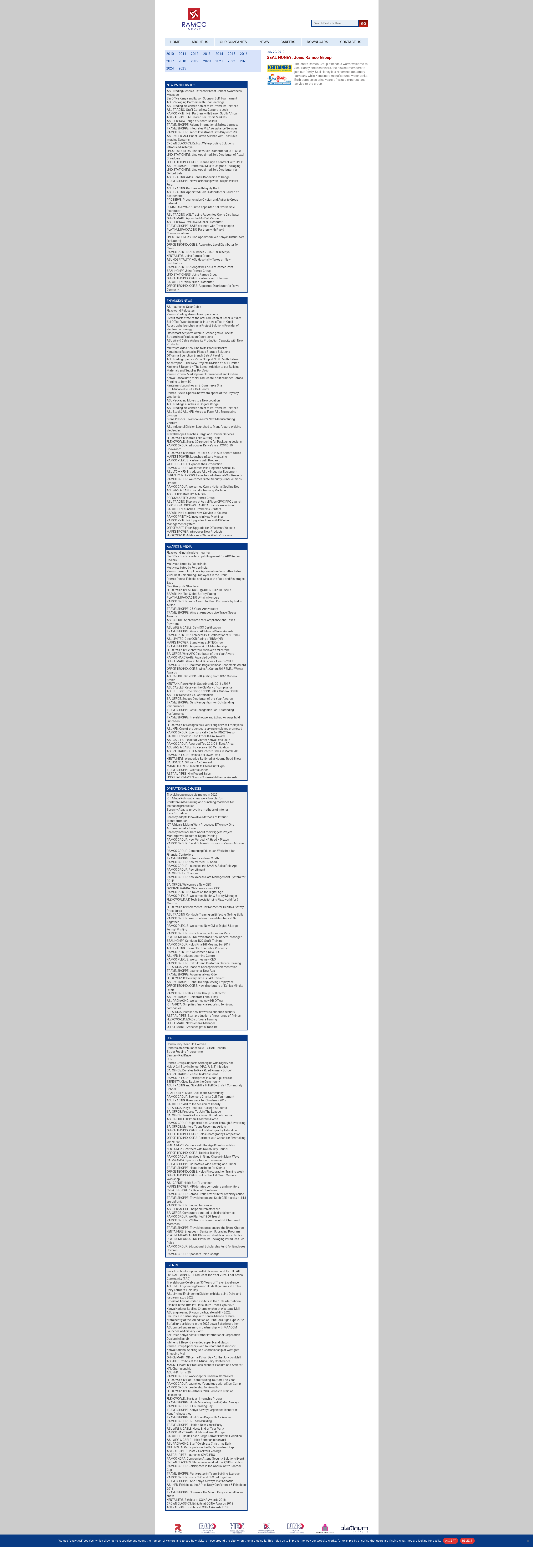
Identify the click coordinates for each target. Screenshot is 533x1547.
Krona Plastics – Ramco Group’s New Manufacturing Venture (201, 421)
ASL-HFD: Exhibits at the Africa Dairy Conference (198, 1361)
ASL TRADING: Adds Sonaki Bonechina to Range (198, 177)
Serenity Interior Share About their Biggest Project (199, 832)
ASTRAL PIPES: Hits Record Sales (189, 773)
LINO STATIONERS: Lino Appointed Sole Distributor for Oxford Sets (202, 171)
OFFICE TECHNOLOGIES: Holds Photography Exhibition (202, 1130)
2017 (170, 61)
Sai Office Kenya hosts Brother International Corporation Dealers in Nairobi (203, 1336)
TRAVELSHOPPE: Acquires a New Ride (192, 974)
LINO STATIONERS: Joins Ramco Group (192, 274)
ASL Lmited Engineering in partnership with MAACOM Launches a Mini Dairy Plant (202, 1329)
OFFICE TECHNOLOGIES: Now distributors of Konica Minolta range (205, 987)
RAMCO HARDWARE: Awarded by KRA (192, 657)
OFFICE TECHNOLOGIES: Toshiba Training (193, 1152)
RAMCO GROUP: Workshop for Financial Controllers (200, 1376)
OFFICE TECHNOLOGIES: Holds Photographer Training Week (205, 1171)
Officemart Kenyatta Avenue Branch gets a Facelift (200, 333)
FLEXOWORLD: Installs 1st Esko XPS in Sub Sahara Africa (204, 453)
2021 (219, 61)
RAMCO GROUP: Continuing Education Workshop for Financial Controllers (201, 852)
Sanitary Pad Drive (179, 1055)
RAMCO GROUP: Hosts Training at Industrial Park (198, 933)
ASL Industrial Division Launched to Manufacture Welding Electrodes (204, 428)
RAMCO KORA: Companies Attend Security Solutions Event (205, 1458)
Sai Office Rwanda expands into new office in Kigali (200, 321)
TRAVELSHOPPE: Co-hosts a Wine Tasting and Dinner (201, 1164)
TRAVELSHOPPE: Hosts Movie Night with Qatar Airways (203, 1402)
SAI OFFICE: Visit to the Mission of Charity (193, 1104)
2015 (231, 54)
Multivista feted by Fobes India (187, 563)
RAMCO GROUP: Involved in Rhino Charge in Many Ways (203, 1156)
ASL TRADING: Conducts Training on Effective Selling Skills (205, 914)
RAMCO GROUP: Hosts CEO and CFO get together (199, 1477)
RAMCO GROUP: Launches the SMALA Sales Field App (202, 865)
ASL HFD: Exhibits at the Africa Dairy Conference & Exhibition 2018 (206, 1486)
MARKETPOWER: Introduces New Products (195, 531)
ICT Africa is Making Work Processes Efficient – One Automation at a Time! (200, 826)
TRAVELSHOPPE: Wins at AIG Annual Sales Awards (200, 631)
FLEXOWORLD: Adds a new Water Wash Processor (199, 535)
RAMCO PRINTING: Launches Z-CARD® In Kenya (198, 252)
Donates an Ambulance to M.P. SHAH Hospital (196, 1048)
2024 (170, 68)
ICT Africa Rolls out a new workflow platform (196, 798)
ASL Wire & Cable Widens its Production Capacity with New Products (205, 342)
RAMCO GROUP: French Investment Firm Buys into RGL (202, 132)
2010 (170, 54)
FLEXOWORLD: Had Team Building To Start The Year (201, 1380)
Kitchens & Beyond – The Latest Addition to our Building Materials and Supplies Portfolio (203, 368)
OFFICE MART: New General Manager (191, 1023)
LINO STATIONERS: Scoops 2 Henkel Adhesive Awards (202, 777)
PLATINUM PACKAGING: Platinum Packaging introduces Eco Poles (205, 1240)
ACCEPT (450, 1540)
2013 (207, 54)
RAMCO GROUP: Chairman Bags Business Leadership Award (206, 665)
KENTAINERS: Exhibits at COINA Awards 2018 (196, 1499)
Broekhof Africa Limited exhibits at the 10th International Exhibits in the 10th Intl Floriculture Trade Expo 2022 (204, 1303)
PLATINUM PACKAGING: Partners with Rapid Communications (195, 231)
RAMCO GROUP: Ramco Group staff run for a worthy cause (205, 1194)
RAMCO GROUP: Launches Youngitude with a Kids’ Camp (204, 1383)
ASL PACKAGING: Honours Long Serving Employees (200, 982)
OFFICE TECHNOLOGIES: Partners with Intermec (198, 278)
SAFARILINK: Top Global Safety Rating (191, 593)
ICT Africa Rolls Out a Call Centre (188, 389)
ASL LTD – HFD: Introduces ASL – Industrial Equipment (202, 471)
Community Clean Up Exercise (186, 1044)
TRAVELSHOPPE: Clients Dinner (187, 770)
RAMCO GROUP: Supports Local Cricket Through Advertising (206, 1123)
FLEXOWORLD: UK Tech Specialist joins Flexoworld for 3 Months (203, 901)
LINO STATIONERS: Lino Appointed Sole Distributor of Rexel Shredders (205, 156)
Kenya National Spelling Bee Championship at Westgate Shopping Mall (203, 1351)
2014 (219, 54)
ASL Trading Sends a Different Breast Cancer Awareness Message (204, 92)
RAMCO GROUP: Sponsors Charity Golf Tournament (200, 1096)
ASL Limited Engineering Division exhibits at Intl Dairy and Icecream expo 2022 (204, 1295)
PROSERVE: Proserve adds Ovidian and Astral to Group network (202, 201)
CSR (169, 1059)
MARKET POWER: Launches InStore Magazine (197, 456)
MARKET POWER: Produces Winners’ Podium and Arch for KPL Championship (205, 1366)
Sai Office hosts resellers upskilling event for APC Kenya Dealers (203, 558)
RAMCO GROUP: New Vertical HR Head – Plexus (198, 839)
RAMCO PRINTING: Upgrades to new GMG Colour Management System (198, 522)
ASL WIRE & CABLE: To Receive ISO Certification (198, 747)
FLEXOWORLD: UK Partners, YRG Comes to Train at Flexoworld (200, 1393)
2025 (182, 68)
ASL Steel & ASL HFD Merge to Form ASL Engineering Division (201, 413)
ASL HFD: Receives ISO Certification (190, 695)
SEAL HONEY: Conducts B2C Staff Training (195, 940)
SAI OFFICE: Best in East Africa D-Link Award (196, 736)
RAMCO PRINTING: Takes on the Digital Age (195, 892)
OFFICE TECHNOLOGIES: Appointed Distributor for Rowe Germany (203, 287)
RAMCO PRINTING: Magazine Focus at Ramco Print (200, 267)
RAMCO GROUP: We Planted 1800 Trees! (193, 1216)
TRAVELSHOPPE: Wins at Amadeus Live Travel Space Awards (202, 614)
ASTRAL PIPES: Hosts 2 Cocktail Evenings (194, 1451)
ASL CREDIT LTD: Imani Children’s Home (192, 1119)
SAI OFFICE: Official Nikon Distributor (190, 282)
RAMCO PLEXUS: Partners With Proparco (193, 460)
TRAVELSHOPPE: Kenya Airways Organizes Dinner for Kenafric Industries (202, 1411)
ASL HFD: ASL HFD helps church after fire (193, 1209)
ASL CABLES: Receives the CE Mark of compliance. (200, 687)
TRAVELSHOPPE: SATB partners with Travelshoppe (200, 225)
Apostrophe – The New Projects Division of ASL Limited (203, 363)
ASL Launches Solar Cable (184, 306)
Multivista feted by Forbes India (187, 567)
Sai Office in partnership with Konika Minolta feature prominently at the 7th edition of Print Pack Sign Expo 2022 (205, 1318)
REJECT (467, 1540)
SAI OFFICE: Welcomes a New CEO (189, 884)
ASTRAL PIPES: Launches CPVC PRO (191, 1454)
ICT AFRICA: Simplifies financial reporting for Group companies (200, 1006)
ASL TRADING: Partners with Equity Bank (193, 188)
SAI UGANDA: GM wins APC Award (189, 762)
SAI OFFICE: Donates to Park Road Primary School (199, 1070)
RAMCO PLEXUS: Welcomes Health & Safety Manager (202, 895)
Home (175, 42)
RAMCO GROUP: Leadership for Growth (192, 1387)
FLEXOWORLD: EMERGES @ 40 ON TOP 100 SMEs (199, 590)
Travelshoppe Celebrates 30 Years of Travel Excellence (203, 1282)
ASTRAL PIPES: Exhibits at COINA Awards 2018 (198, 1507)
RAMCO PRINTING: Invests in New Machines (195, 516)
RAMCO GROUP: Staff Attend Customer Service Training (204, 963)
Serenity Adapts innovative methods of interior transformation (197, 811)
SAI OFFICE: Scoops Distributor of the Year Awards (200, 698)
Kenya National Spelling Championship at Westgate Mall (203, 1308)
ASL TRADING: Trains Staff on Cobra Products (197, 948)
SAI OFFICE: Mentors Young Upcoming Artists (196, 1126)
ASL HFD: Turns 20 (179, 1372)
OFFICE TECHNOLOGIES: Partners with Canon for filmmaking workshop (206, 1139)
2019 (194, 61)
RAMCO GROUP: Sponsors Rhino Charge (193, 1254)
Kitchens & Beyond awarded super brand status (198, 1342)
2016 (244, 54)
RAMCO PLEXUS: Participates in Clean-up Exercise (200, 1078)
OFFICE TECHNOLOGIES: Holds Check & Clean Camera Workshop (202, 1177)
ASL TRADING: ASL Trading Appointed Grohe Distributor (203, 214)
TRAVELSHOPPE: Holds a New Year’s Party (194, 1424)
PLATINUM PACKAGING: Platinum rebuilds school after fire (205, 1235)
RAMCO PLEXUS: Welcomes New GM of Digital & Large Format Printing (202, 927)
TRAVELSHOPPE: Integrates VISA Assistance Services (202, 128)
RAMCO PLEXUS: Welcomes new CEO (191, 959)
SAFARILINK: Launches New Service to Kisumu (197, 512)
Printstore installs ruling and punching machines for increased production (200, 804)
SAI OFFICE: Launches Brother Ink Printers (194, 509)
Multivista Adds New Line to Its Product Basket (197, 348)
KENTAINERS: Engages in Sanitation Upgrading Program (203, 1231)
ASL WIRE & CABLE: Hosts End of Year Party (195, 1428)
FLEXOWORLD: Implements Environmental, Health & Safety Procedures (205, 908)
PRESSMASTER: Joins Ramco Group (191, 498)
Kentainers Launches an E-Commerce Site (194, 385)
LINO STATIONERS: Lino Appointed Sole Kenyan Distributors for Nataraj (205, 238)
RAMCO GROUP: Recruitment (186, 869)
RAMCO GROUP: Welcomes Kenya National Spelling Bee (203, 486)
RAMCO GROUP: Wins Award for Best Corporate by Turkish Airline (205, 603)
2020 (207, 61)
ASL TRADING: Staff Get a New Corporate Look (197, 109)
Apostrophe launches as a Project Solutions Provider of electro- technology (203, 327)
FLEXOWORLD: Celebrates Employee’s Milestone (198, 650)
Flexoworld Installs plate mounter (188, 552)
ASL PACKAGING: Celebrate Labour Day (192, 997)
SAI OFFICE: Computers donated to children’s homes (201, 1212)
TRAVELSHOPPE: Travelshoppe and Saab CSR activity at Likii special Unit (206, 1199)
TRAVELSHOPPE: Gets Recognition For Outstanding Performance (200, 704)
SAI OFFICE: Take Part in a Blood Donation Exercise (200, 1115)
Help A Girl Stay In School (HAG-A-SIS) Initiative (197, 1066)
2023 (244, 61)
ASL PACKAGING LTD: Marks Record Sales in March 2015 (203, 751)
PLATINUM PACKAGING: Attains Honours (193, 597)
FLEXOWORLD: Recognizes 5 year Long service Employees (205, 725)
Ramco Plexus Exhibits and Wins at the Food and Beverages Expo (206, 580)
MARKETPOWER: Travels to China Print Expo (196, 766)
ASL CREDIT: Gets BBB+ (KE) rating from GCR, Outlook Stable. (202, 678)
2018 (182, 61)
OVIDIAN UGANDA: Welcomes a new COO (193, 888)
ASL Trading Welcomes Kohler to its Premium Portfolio (202, 106)
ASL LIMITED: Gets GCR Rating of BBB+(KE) (195, 638)
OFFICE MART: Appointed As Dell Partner (193, 218)
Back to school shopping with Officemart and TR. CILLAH (203, 1271)
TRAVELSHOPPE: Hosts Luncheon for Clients (196, 1167)
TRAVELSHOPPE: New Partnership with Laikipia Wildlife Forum (203, 182)
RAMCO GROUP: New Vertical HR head (192, 862)
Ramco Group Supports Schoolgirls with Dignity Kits (200, 1063)
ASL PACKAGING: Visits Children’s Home (192, 1074)
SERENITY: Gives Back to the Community (193, 1081)
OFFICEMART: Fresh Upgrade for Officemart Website (201, 527)
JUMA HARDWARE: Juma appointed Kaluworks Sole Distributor (201, 208)
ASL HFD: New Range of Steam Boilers (192, 121)
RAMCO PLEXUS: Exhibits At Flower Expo (193, 755)
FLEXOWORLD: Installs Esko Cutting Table (193, 438)
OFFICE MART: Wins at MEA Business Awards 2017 (200, 661)
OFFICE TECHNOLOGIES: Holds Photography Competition (203, 1134)
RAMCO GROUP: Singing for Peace (189, 1205)
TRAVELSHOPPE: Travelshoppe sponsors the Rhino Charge (205, 1227)
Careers (287, 42)
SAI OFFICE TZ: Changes (182, 873)
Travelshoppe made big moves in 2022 (192, 794)
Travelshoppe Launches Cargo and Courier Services (200, 434)
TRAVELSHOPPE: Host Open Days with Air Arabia (199, 1417)
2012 (194, 54)
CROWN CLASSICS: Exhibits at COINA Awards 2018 (200, 1503)
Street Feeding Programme (185, 1051)
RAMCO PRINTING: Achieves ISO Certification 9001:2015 (203, 635)
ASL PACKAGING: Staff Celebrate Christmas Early (199, 1443)
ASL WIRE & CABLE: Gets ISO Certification (194, 627)
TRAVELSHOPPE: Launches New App (191, 970)
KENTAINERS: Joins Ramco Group (188, 255)
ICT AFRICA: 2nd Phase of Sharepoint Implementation (203, 967)
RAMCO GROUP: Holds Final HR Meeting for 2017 (198, 944)
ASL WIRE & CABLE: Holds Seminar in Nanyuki (196, 1439)
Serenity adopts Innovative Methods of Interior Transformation (197, 819)
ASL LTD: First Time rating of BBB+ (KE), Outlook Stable (202, 691)
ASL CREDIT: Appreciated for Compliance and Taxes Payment (201, 621)
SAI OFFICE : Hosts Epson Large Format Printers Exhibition (204, 1436)
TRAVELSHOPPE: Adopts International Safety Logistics (202, 124)
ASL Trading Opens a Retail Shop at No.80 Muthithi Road (203, 359)
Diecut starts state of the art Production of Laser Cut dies (204, 318)
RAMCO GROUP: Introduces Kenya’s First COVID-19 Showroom (200, 447)
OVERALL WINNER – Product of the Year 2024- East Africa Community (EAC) (205, 1276)
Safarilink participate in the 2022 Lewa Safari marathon (203, 1323)
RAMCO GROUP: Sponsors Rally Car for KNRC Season (201, 732)
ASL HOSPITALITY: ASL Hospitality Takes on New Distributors (199, 261)
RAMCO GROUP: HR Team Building (189, 1421)
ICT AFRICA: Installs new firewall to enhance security (201, 1012)
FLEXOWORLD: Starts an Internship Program (195, 1398)
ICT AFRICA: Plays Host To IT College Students (197, 1108)
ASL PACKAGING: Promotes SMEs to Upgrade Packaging (203, 166)
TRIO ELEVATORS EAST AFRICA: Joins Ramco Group (201, 505)
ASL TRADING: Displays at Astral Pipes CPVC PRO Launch (204, 501)
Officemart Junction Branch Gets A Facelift (195, 355)
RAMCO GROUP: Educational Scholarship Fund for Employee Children (206, 1248)
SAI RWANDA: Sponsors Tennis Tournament (195, 1160)
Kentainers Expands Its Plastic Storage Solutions (198, 351)
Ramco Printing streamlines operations (192, 314)
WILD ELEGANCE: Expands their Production (194, 464)
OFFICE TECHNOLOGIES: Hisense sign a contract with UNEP (205, 162)
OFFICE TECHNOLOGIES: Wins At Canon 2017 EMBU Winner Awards (205, 670)
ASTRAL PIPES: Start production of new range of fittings (204, 1015)
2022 (231, 61)
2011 (182, 54)
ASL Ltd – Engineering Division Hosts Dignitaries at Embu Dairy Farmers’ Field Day (204, 1288)
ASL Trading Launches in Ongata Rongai (193, 404)
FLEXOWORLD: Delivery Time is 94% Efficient (195, 978)
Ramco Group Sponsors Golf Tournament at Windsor (201, 1346)
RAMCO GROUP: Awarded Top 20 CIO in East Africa (200, 743)
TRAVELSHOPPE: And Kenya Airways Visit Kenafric (200, 1481)
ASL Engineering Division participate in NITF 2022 (198, 1312)
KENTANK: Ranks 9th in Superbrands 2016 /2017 (198, 683)
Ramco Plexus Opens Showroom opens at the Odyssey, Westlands (203, 394)
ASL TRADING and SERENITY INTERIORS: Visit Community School (204, 1087)
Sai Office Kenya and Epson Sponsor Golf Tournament (202, 98)
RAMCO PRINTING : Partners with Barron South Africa (202, 113)
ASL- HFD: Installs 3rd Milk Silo (186, 494)
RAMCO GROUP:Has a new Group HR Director (196, 993)
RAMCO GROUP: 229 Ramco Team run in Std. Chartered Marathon (203, 1222)
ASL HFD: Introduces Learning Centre (191, 955)
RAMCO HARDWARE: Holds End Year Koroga (196, 1432)
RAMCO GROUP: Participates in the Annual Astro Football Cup (204, 1467)
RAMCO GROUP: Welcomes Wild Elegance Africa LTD (201, 468)
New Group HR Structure (183, 586)
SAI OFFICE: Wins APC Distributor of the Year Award (200, 653)
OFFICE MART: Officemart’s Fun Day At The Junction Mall (204, 1357)
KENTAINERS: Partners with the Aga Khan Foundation (201, 1145)
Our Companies (233, 42)
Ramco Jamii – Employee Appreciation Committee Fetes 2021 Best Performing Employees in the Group (204, 573)
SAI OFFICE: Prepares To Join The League (194, 1111)
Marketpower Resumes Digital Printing (192, 835)
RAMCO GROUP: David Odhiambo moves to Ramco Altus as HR (205, 845)
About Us (200, 42)
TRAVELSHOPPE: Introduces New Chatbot (194, 858)
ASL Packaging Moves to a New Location (193, 400)
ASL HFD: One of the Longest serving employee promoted (204, 728)
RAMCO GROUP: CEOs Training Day (190, 1406)
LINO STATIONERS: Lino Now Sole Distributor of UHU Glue (204, 151)
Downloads (317, 42)
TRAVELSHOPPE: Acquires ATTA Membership (197, 646)
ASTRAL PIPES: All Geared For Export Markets (197, 117)
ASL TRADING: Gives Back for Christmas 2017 (196, 1100)
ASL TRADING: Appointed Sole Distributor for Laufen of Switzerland (203, 194)
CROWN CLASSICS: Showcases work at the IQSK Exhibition (205, 1462)
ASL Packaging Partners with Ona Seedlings (195, 102)
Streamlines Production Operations (190, 336)
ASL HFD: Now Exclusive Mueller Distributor (195, 222)
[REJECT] (528, 1541)
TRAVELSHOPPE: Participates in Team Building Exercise (203, 1473)
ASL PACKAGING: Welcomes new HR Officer (195, 1000)
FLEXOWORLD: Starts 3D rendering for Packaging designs (204, 441)
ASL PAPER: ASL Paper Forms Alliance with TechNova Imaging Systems (202, 137)
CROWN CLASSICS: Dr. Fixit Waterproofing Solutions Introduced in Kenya (200, 145)
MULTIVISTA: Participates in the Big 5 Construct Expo (201, 1447)
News (264, 42)
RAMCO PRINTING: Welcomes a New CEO (193, 952)
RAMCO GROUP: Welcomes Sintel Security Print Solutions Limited (204, 481)
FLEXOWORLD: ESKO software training (192, 1019)
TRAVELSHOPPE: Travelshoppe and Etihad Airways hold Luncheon (203, 719)
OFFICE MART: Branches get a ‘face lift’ (192, 1027)
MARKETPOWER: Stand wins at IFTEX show (195, 642)
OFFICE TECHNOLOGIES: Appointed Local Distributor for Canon (203, 246)
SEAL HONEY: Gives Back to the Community (195, 1093)
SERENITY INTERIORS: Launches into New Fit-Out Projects (204, 475)
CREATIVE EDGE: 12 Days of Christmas (192, 1190)
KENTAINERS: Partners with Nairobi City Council (197, 1149)
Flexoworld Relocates (181, 310)
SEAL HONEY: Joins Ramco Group (189, 270)
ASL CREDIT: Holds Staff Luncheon (189, 1182)
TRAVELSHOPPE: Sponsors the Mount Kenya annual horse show (205, 1494)
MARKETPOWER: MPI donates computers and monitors (203, 1186)
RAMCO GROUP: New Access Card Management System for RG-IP (206, 878)
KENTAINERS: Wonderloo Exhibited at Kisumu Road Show (204, 758)
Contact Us (350, 42)
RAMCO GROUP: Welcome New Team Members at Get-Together (203, 920)
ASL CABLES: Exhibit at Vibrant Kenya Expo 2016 (198, 740)
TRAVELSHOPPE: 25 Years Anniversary (192, 608)
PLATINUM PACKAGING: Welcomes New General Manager (204, 937)
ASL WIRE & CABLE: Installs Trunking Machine (196, 490)
